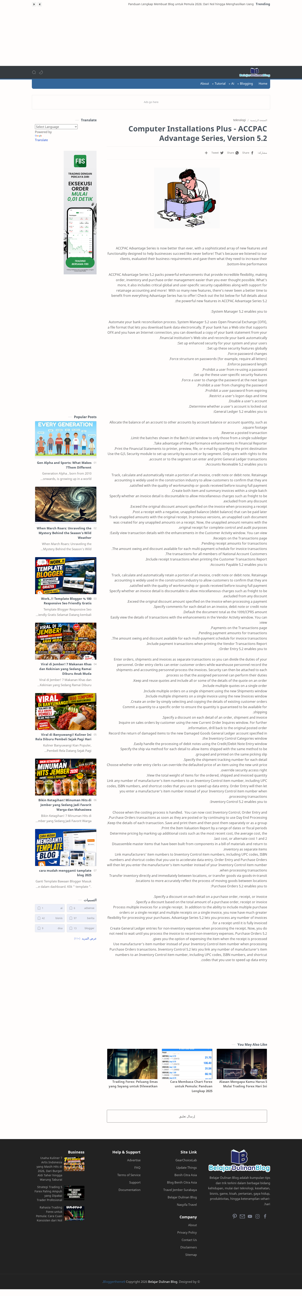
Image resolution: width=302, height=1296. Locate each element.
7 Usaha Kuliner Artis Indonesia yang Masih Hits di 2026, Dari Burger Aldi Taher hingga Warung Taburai (49, 1168)
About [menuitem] (204, 83)
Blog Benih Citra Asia (182, 1182)
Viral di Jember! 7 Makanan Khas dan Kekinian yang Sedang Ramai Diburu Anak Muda (65, 669)
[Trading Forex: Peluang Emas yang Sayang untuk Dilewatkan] (132, 1064)
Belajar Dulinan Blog (182, 1197)
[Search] (34, 72)
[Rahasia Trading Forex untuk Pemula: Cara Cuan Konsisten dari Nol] (74, 1213)
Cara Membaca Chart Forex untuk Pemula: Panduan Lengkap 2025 (191, 1086)
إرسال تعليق (187, 1116)
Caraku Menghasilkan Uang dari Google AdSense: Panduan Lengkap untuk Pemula (198, 4)
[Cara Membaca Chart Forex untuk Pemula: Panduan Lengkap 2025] (187, 1064)
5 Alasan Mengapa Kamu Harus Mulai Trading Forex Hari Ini (243, 1084)
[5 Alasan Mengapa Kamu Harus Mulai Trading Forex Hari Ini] (242, 1064)
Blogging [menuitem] (246, 83)
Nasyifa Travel (187, 1204)
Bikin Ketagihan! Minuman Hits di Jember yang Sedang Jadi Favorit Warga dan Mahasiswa (64, 805)
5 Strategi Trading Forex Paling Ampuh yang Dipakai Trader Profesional (48, 1193)
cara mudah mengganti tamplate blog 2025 (65, 872)
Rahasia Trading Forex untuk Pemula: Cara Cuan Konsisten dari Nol (49, 1213)
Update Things (186, 1167)
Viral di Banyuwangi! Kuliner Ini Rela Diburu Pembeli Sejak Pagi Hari (63, 736)
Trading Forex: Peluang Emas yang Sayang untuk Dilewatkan (133, 1084)
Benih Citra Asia (185, 1175)
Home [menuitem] (263, 83)
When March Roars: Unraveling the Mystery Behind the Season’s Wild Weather (64, 533)
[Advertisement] (151, 37)
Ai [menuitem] (232, 83)
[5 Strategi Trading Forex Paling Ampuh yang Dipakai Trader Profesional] (74, 1193)
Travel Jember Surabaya (180, 1190)
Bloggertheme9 (114, 1282)
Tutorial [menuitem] (220, 83)
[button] (39, 4)
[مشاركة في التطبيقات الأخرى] (206, 153)
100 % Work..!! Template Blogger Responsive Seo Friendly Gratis (66, 601)
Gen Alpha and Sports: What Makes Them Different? (64, 465)
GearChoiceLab (186, 1160)
